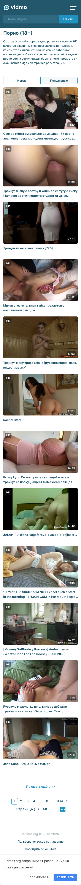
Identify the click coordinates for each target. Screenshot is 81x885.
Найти (68, 19)
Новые (22, 80)
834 (60, 801)
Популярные (59, 80)
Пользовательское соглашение (40, 841)
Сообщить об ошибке (40, 849)
